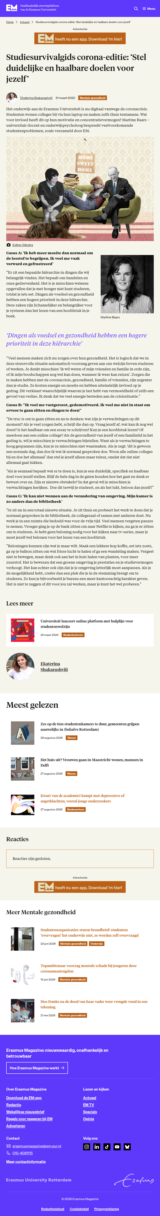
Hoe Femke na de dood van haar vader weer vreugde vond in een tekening (94, 1004)
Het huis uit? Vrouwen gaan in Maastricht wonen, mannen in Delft (92, 763)
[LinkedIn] (96, 1146)
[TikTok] (106, 1146)
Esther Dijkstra (22, 244)
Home (10, 22)
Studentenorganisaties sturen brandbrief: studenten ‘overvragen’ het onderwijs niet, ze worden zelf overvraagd (90, 933)
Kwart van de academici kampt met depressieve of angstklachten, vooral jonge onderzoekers (82, 798)
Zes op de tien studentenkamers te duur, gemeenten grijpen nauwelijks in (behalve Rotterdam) (90, 727)
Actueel (24, 22)
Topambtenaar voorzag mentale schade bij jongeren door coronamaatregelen (89, 968)
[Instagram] (86, 1146)
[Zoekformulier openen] (136, 8)
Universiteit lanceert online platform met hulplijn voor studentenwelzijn (87, 624)
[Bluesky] (127, 1146)
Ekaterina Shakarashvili (36, 97)
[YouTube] (117, 1146)
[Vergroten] (149, 260)
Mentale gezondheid (92, 98)
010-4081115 (22, 1153)
